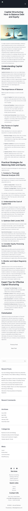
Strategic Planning (14, 476)
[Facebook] (16, 468)
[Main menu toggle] (25, 4)
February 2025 (4, 419)
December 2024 (5, 421)
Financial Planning (14, 480)
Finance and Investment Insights (9, 437)
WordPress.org (5, 456)
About (14, 488)
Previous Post (14, 344)
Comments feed (5, 454)
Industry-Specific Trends (7, 439)
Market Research (14, 478)
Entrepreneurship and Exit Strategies (10, 435)
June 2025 (3, 413)
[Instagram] (14, 468)
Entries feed (4, 452)
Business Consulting (14, 475)
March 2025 (4, 417)
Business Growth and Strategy (8, 432)
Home (14, 486)
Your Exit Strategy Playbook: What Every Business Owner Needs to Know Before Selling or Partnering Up (13, 374)
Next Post (14, 348)
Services (14, 490)
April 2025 (3, 415)
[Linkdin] (11, 468)
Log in (2, 450)
